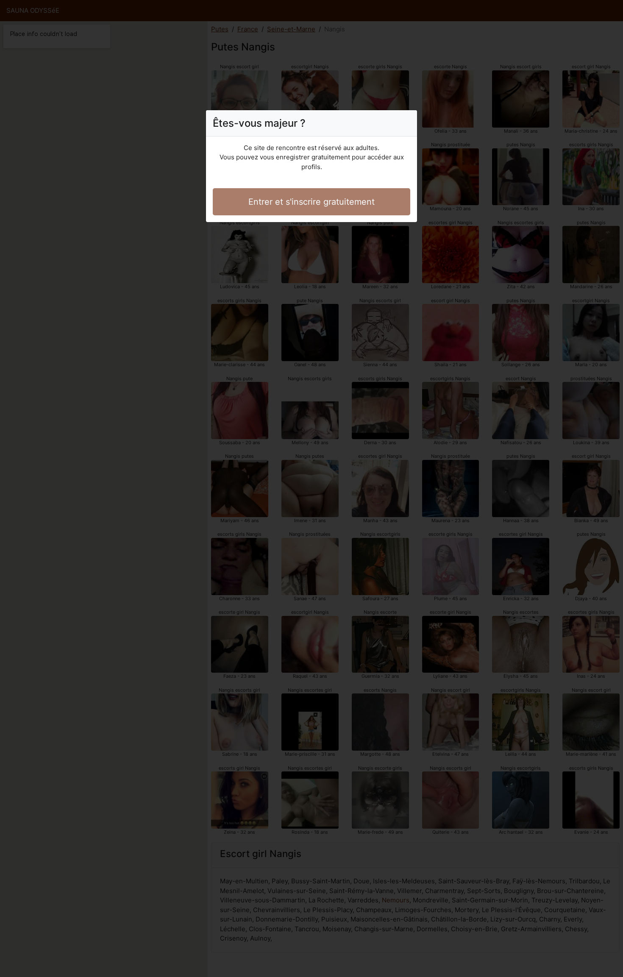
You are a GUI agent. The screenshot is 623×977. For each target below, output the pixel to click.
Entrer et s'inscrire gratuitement (311, 202)
